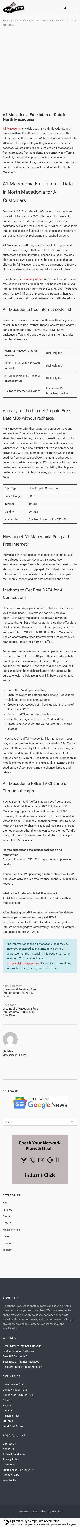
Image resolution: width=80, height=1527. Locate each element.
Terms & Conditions (14, 1454)
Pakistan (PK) (11, 1415)
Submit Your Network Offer (18, 1469)
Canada (7, 1410)
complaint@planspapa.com (23, 963)
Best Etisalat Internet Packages (21, 1361)
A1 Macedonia (24, 20)
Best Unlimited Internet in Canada (22, 1346)
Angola (7, 1405)
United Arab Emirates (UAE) (18, 1394)
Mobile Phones (11, 1229)
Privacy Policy (11, 1459)
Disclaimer (9, 1464)
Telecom (7, 1249)
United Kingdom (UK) (15, 1389)
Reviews (7, 1243)
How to (7, 1223)
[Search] (72, 1122)
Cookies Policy (11, 1474)
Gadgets (8, 1216)
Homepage (8, 20)
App (5, 1202)
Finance (7, 1209)
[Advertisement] (40, 70)
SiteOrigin (57, 1511)
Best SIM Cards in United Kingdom (22, 1366)
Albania (7, 1400)
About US (8, 1448)
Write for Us (9, 1480)
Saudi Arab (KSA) (13, 1426)
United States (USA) (14, 1384)
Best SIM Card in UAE (15, 1356)
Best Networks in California (18, 1351)
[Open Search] (65, 8)
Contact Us (9, 1443)
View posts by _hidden (14, 1055)
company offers (33, 279)
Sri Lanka (8, 1420)
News (6, 1236)
